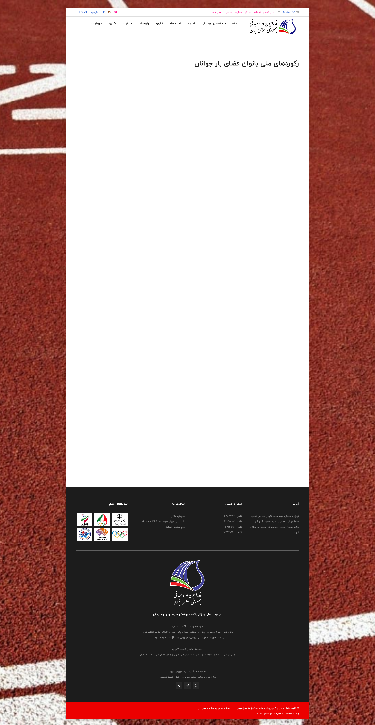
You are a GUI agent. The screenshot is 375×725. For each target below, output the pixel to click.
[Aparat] (196, 685)
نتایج (160, 23)
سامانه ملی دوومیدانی (214, 23)
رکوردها (145, 23)
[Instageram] (179, 685)
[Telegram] (187, 685)
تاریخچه (97, 23)
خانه (234, 23)
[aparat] (115, 12)
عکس (113, 23)
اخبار (192, 23)
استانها (129, 23)
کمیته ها (176, 23)
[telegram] (103, 12)
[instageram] (109, 12)
